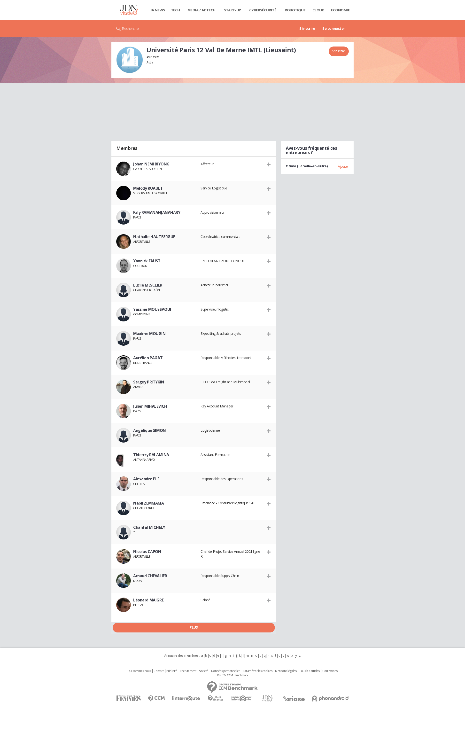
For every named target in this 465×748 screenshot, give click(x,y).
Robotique (295, 10)
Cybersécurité (262, 10)
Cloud (318, 10)
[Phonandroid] (330, 698)
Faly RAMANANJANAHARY (156, 212)
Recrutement (188, 671)
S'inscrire (307, 28)
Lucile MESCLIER (147, 285)
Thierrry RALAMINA (151, 454)
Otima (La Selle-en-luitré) (307, 166)
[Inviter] (268, 164)
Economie (340, 10)
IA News (158, 10)
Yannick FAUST (147, 261)
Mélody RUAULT (148, 188)
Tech (175, 10)
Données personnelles (225, 671)
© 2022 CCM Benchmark (232, 675)
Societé (203, 671)
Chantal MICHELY (149, 527)
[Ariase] (293, 698)
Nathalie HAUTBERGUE (154, 236)
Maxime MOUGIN (149, 333)
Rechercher (131, 28)
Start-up (232, 10)
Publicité (171, 671)
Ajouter (343, 166)
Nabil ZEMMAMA (148, 503)
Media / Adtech (201, 10)
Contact (158, 671)
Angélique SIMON (149, 430)
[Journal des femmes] (128, 698)
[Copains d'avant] (241, 698)
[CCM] (156, 698)
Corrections (329, 671)
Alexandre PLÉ (146, 479)
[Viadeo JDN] (267, 698)
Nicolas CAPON (147, 551)
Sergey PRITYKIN (148, 382)
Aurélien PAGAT (148, 357)
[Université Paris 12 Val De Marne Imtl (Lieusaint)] (129, 60)
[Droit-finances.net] (215, 698)
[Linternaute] (186, 698)
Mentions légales (285, 671)
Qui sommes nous (139, 671)
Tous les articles (309, 671)
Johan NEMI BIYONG (151, 164)
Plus (194, 627)
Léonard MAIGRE (148, 600)
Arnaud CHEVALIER (150, 575)
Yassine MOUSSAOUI (152, 309)
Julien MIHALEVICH (150, 406)
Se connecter (333, 28)
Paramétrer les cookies (257, 671)
